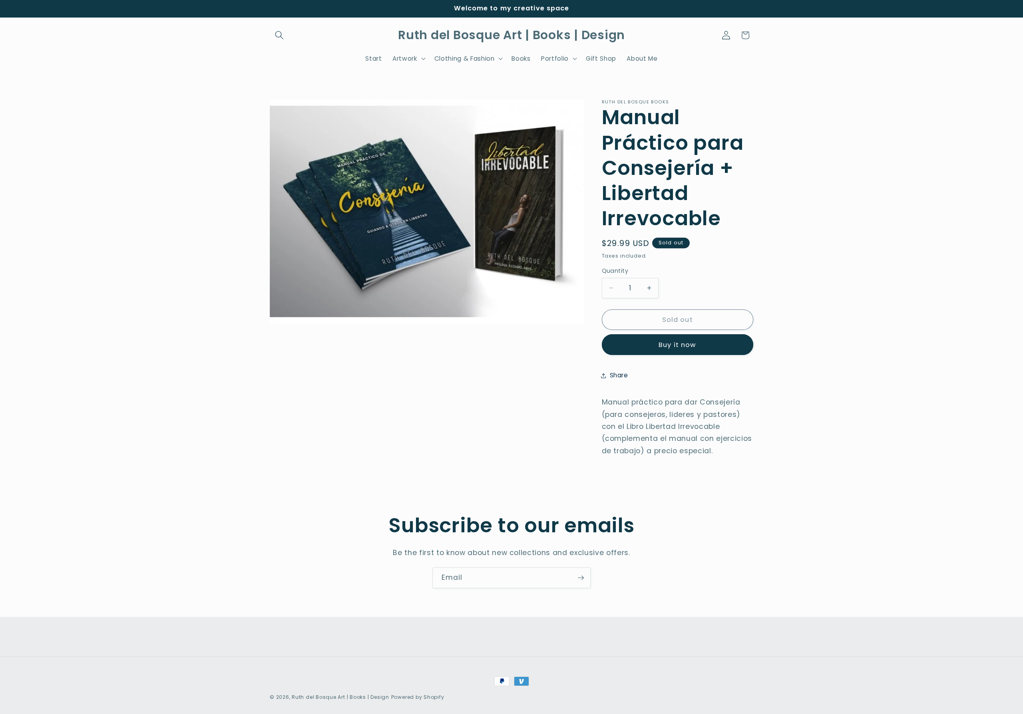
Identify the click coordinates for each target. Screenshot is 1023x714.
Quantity (615, 271)
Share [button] (619, 375)
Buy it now (677, 344)
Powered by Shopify (417, 697)
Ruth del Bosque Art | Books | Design (340, 697)
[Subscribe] (580, 577)
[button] (279, 35)
